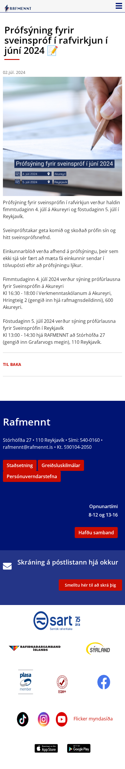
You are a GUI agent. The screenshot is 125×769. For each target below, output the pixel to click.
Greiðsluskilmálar (61, 465)
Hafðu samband (96, 532)
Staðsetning (20, 465)
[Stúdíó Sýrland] (98, 648)
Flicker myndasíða (92, 718)
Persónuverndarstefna (32, 476)
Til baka (12, 364)
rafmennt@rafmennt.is (28, 447)
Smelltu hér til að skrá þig (90, 585)
